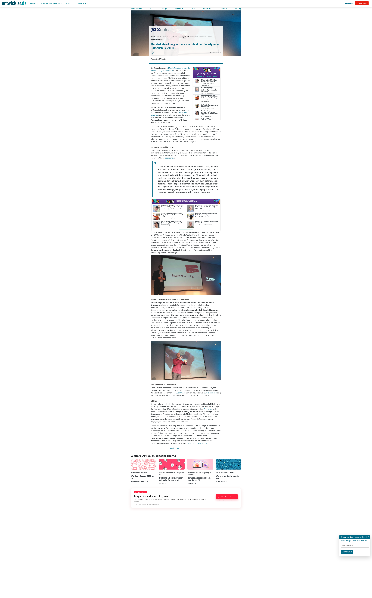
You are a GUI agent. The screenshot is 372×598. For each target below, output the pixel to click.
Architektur (179, 8)
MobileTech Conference (178, 68)
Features (68, 3)
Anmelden (349, 3)
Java (151, 8)
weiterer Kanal (211, 393)
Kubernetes (223, 8)
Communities (82, 3)
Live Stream (180, 393)
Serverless (207, 8)
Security (238, 8)
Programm (208, 409)
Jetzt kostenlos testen (227, 497)
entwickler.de (14, 3)
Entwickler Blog (137, 8)
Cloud (193, 8)
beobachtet (169, 158)
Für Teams (33, 3)
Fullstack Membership (51, 3)
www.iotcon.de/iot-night (197, 443)
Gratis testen (362, 3)
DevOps (164, 8)
